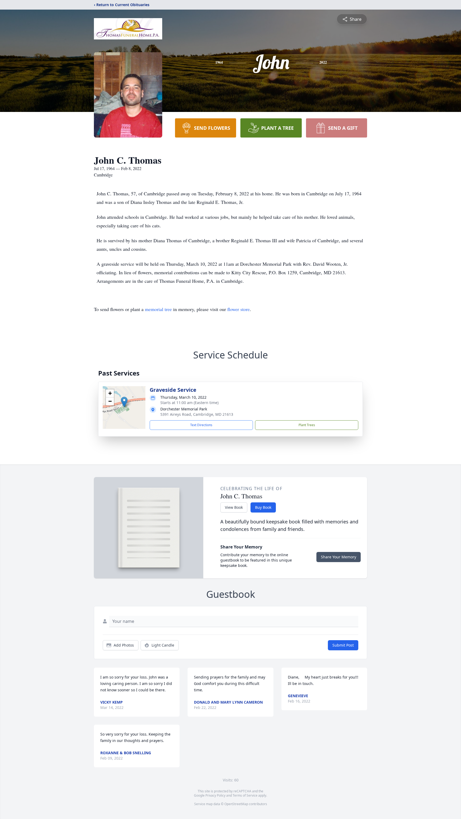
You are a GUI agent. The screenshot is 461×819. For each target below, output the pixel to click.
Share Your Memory (338, 556)
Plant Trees (307, 425)
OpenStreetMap (236, 804)
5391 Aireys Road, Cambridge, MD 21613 (196, 414)
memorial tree (158, 309)
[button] (124, 402)
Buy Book (263, 507)
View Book (234, 507)
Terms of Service (245, 795)
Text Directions (201, 425)
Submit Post (343, 645)
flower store (238, 309)
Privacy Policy (215, 795)
